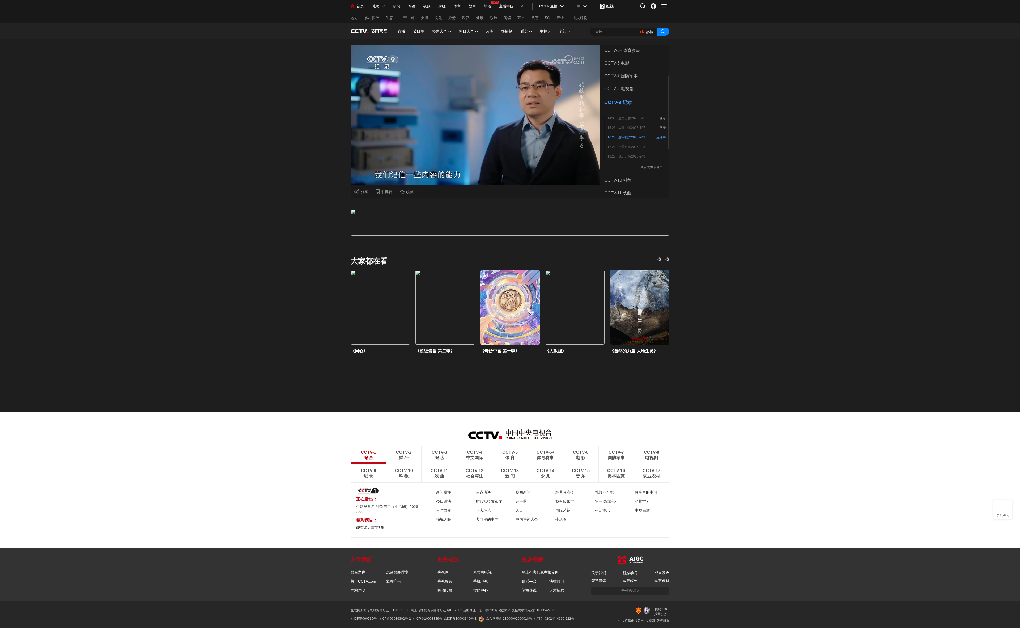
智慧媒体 (598, 580)
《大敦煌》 (555, 351)
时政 (375, 6)
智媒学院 (630, 573)
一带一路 (407, 18)
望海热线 (529, 590)
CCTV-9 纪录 (618, 102)
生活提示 (602, 510)
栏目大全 (466, 31)
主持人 (545, 31)
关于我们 (598, 573)
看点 (524, 31)
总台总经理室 (397, 572)
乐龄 (493, 18)
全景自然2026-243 (631, 147)
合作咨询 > (630, 590)
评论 (411, 6)
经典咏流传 (564, 492)
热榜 (649, 32)
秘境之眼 (443, 519)
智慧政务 (630, 580)
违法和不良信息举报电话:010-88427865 (527, 610)
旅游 (452, 18)
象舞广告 (393, 581)
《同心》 (359, 351)
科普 (466, 18)
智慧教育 (661, 580)
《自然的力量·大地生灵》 (634, 351)
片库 (489, 31)
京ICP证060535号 (364, 619)
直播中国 (506, 6)
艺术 (521, 18)
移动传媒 (444, 590)
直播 (401, 31)
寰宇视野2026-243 (631, 137)
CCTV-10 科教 (618, 180)
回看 (663, 118)
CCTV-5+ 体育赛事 (622, 50)
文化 (438, 18)
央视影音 (444, 581)
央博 (424, 18)
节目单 (418, 31)
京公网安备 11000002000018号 (509, 619)
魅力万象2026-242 (631, 118)
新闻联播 (443, 492)
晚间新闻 (523, 492)
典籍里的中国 (487, 519)
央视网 (443, 572)
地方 (354, 18)
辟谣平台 (529, 581)
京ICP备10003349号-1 (460, 619)
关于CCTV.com (363, 581)
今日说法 (443, 501)
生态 (389, 18)
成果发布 (661, 573)
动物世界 (642, 501)
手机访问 (1002, 515)
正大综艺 (483, 510)
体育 (457, 6)
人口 (519, 510)
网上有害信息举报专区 (540, 572)
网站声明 (358, 590)
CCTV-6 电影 (616, 63)
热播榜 (506, 31)
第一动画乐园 (606, 501)
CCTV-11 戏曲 (617, 193)
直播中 (661, 137)
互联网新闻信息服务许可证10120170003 (380, 610)
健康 (479, 18)
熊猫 (487, 6)
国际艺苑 (562, 510)
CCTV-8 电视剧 (619, 88)
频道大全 (439, 31)
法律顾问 (556, 581)
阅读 (507, 18)
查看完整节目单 (651, 167)
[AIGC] (607, 6)
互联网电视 (482, 572)
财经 (442, 6)
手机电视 (480, 581)
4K (523, 6)
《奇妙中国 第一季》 (500, 351)
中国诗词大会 (527, 519)
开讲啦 (521, 501)
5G (547, 18)
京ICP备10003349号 (427, 619)
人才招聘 (556, 590)
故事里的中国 (646, 492)
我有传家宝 (564, 501)
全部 (562, 31)
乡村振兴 (371, 18)
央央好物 (579, 18)
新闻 (396, 6)
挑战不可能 (604, 492)
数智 (535, 18)
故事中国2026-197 (631, 128)
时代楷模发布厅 (489, 501)
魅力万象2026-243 (631, 156)
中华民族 (642, 510)
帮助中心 (480, 590)
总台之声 (358, 572)
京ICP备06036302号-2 (394, 619)
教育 (472, 6)
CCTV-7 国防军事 (621, 76)
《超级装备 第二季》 (435, 351)
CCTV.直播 (548, 6)
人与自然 (443, 510)
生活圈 (561, 519)
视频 (427, 6)
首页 (360, 6)
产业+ (561, 18)
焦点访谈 (483, 492)
